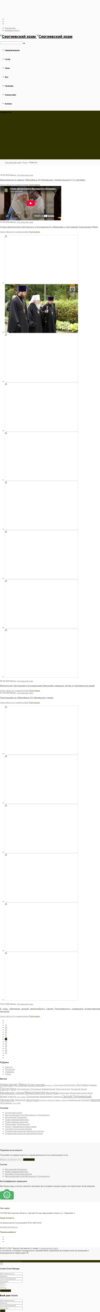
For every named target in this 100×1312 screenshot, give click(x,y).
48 (6, 1051)
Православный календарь (16, 1122)
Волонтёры (70, 1085)
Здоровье (35, 1089)
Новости (4, 185)
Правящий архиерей (12, 50)
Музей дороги (8, 1096)
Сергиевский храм (25, 175)
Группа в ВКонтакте (13, 1113)
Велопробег (59, 1085)
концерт (85, 1100)
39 (6, 1030)
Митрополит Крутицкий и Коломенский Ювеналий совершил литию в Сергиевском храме (47, 685)
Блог (6, 77)
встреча (42, 1100)
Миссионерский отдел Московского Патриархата (27, 1115)
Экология (20, 1100)
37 (6, 1025)
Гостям (7, 59)
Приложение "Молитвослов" (17, 1124)
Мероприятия (35, 1093)
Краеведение (48, 1089)
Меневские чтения (12, 1092)
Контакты (8, 104)
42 (6, 1037)
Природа (57, 1096)
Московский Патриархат (16, 1117)
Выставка (82, 1085)
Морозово (65, 1093)
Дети (12, 1089)
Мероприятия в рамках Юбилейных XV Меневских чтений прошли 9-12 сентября (42, 180)
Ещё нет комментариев (18, 185)
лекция (95, 1100)
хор (18, 1103)
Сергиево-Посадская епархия (18, 1129)
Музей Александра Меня (81, 1093)
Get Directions (15, 1261)
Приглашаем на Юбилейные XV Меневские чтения (26, 697)
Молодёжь (52, 1092)
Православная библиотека (17, 1119)
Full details (4, 1261)
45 (6, 1044)
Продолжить (34, 185)
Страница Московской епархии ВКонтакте (24, 1133)
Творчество (7, 1100)
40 (6, 1032)
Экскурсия (32, 1099)
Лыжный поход (79, 1089)
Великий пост (49, 1085)
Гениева (92, 1085)
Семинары (9, 1072)
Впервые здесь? (12, 30)
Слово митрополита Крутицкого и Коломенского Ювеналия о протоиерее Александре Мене (49, 227)
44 (6, 1041)
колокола (64, 1100)
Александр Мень (13, 1085)
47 (6, 1048)
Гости (4, 1089)
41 (6, 1034)
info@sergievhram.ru (9, 1227)
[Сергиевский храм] (50, 36)
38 (6, 1027)
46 (6, 1046)
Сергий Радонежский (76, 1096)
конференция (74, 1100)
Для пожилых (23, 1089)
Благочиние (36, 1085)
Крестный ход (63, 1089)
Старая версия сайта (48, 1248)
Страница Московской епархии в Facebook (24, 1131)
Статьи (8, 1074)
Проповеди (10, 1069)
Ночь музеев (21, 1097)
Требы (7, 68)
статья (15, 1103)
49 (6, 1053)
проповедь (6, 1103)
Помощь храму (10, 95)
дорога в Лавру (53, 1100)
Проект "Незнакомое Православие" (21, 1126)
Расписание (10, 28)
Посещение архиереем (39, 1096)
